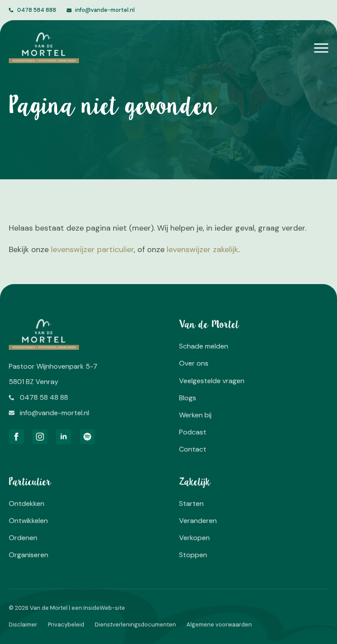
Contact (192, 449)
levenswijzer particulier (92, 249)
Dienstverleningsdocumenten (135, 624)
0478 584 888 (36, 10)
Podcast (192, 432)
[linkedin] (63, 436)
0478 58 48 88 (44, 397)
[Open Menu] (321, 48)
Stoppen (193, 554)
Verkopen (194, 537)
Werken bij (195, 415)
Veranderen (198, 520)
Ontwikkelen (28, 520)
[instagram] (39, 436)
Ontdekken (26, 503)
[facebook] (16, 436)
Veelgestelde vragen (211, 380)
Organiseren (28, 554)
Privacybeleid (66, 624)
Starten (191, 503)
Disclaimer (23, 624)
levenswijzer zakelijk (202, 249)
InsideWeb (97, 608)
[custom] (87, 436)
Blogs (187, 397)
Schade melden (203, 346)
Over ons (193, 363)
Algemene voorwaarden (219, 624)
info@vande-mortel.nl (105, 10)
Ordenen (23, 537)
